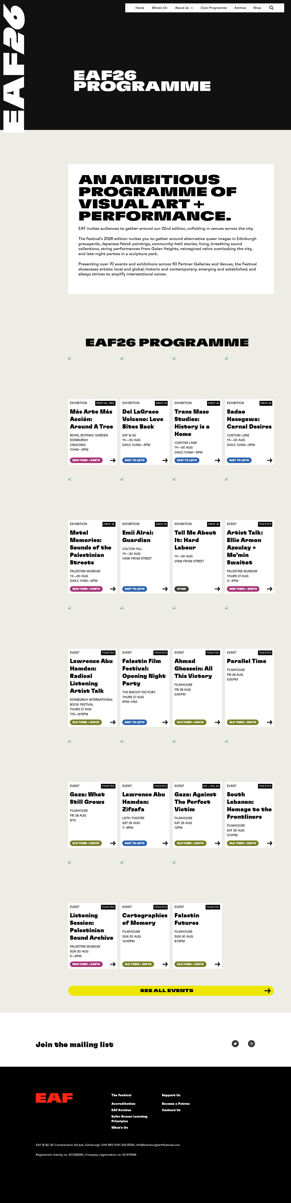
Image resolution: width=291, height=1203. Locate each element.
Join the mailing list (74, 1045)
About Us (182, 8)
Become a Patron (176, 1103)
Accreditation (123, 1103)
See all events (166, 991)
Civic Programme (214, 8)
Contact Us (171, 1110)
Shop (257, 8)
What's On (159, 8)
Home (139, 8)
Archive (240, 8)
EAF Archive (121, 1110)
